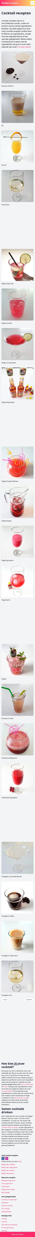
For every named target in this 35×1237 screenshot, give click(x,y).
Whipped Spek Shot (8, 1180)
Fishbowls (4, 1203)
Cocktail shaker (23, 47)
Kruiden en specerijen (9, 1200)
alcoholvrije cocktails (21, 1098)
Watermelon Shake (8, 1189)
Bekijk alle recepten (8, 1164)
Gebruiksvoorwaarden (9, 1225)
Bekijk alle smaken (7, 1170)
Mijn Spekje (5, 1192)
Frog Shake (5, 1186)
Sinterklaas (29, 1084)
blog (19, 1161)
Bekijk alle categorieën (9, 1167)
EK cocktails (5, 1209)
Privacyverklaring (7, 1228)
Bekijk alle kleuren (7, 1173)
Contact (4, 1219)
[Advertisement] (17, 227)
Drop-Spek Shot (7, 1183)
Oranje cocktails (7, 1206)
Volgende (29, 999)
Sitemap (4, 1231)
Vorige (5, 999)
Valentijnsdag (6, 1212)
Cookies (4, 1222)
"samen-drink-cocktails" (9, 1127)
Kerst (22, 1084)
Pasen (5, 1087)
